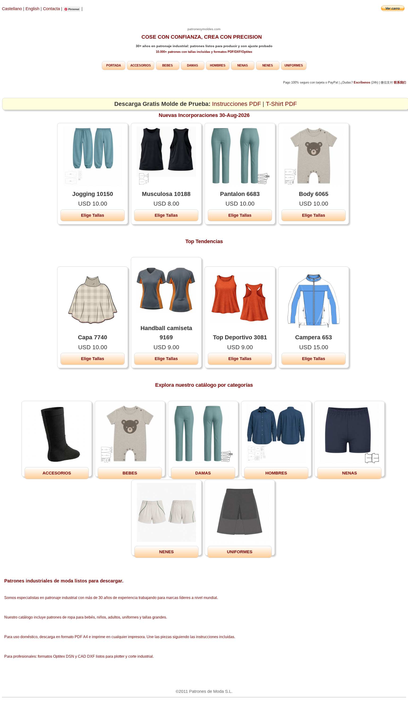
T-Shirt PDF (281, 104)
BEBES (167, 65)
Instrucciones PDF (236, 104)
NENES (267, 65)
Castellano (12, 8)
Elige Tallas (92, 215)
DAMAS (192, 65)
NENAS (242, 65)
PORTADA (113, 65)
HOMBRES (217, 65)
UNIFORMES (294, 65)
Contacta (52, 8)
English (32, 8)
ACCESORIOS (140, 65)
